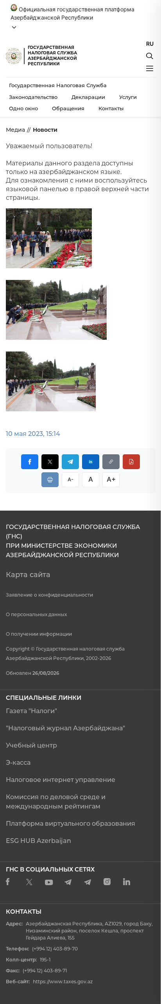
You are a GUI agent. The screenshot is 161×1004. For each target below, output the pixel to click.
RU (150, 43)
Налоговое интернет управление (60, 779)
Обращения (68, 108)
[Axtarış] (149, 55)
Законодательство (33, 97)
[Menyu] (149, 68)
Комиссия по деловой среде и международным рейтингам (56, 801)
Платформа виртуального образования (70, 823)
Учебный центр (31, 745)
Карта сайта (28, 574)
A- (70, 479)
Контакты (110, 108)
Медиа (15, 129)
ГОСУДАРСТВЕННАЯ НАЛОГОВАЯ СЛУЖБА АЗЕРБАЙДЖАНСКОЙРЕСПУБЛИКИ (52, 56)
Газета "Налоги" (31, 711)
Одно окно (23, 108)
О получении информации (39, 634)
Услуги (128, 97)
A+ (111, 479)
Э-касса (18, 762)
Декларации (88, 97)
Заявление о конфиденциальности (49, 595)
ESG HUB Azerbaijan (38, 840)
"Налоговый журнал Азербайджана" (65, 728)
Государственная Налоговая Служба (58, 85)
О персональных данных (36, 614)
